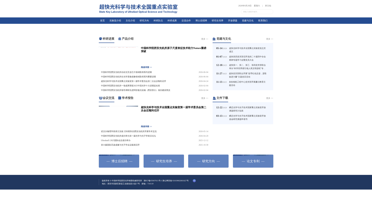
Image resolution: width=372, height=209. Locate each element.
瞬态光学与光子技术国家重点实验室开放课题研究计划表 (247, 109)
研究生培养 (217, 20)
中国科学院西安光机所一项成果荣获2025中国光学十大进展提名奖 (130, 86)
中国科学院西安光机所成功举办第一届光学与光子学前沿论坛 (128, 136)
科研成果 (172, 20)
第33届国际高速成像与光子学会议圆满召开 (120, 145)
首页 (102, 20)
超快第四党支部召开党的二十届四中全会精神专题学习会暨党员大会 (247, 58)
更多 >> (204, 39)
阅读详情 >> (146, 67)
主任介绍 (130, 20)
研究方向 (144, 20)
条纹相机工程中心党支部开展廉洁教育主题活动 (247, 83)
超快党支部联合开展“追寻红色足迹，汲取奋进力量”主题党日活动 (248, 75)
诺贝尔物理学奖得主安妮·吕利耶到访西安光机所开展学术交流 (129, 131)
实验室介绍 (115, 20)
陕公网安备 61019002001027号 (220, 181)
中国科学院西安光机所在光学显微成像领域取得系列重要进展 (128, 77)
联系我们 (263, 20)
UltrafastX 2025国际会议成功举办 (115, 140)
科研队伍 (158, 20)
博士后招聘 (201, 20)
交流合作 (186, 20)
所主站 (268, 6)
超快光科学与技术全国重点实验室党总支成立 (247, 50)
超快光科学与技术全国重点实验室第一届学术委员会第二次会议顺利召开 (133, 81)
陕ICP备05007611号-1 (192, 181)
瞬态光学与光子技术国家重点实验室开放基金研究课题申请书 (247, 117)
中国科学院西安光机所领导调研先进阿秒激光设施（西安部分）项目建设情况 (135, 90)
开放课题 (232, 20)
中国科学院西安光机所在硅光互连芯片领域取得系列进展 (126, 72)
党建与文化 (248, 20)
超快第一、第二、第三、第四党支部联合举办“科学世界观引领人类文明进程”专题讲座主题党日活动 (247, 67)
